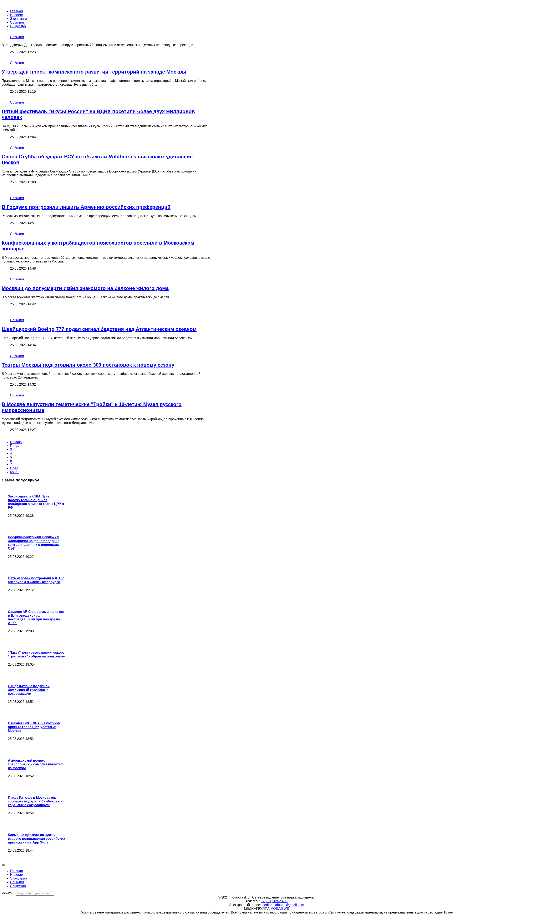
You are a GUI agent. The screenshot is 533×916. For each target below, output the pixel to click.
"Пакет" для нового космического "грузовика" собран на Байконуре (36, 654)
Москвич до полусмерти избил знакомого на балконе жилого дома (85, 288)
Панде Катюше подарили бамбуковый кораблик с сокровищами (29, 689)
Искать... (8, 893)
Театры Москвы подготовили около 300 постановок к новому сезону (88, 365)
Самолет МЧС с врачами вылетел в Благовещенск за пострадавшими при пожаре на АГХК (36, 617)
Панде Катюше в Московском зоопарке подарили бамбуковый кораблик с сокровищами (35, 801)
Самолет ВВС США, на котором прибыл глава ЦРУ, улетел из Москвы (34, 726)
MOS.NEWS (279, 908)
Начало (16, 442)
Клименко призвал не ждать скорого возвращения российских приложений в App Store (36, 838)
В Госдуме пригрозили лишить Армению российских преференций (86, 207)
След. (14, 468)
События (17, 22)
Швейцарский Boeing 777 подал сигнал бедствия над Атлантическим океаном (99, 329)
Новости (16, 15)
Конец (14, 472)
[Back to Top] (3, 865)
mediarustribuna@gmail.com (283, 905)
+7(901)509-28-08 (274, 901)
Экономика (18, 18)
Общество (18, 26)
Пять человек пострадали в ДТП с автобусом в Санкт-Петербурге (36, 580)
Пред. (14, 445)
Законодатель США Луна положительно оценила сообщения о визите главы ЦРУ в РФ (36, 502)
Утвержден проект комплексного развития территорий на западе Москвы (94, 72)
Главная (16, 11)
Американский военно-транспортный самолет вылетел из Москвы (35, 764)
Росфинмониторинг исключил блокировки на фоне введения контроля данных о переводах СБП (33, 542)
